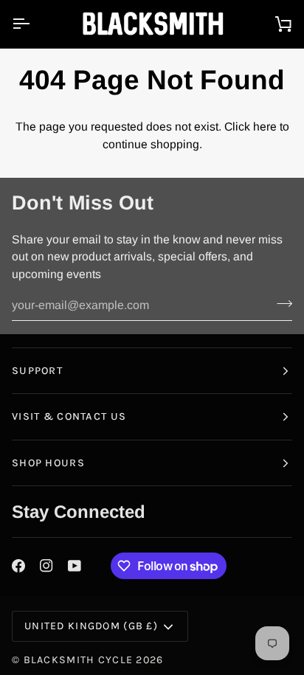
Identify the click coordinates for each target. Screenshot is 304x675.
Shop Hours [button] (48, 463)
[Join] (280, 303)
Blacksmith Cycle (79, 660)
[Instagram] (46, 565)
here (265, 126)
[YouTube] (74, 565)
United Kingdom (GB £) (91, 626)
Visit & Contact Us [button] (69, 416)
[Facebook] (18, 565)
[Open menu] (34, 24)
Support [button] (37, 370)
